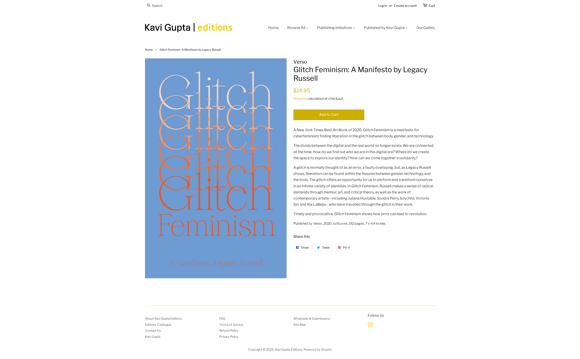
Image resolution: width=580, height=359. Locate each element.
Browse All (296, 28)
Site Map (299, 324)
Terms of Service (231, 324)
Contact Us (153, 330)
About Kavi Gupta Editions (163, 318)
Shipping (300, 99)
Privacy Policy (228, 336)
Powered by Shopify (318, 349)
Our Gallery (425, 28)
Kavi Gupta (152, 336)
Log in (382, 5)
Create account (405, 5)
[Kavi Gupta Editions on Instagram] (370, 325)
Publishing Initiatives (335, 28)
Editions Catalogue (158, 324)
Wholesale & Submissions (311, 318)
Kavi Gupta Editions (288, 349)
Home (273, 28)
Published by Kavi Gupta (384, 28)
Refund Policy (228, 330)
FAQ (222, 318)
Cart (432, 5)
